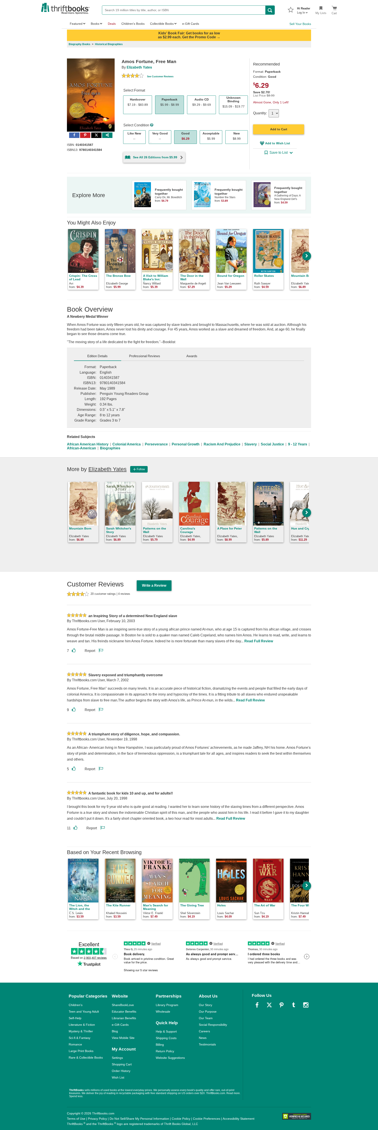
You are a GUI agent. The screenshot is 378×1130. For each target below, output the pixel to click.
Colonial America (126, 444)
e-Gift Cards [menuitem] (190, 23)
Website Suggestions (170, 1057)
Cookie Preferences (206, 1118)
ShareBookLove (123, 1005)
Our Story (205, 1005)
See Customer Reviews (160, 76)
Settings (117, 1057)
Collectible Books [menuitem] (162, 23)
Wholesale (163, 1011)
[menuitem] (303, 9)
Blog (115, 1031)
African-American (81, 448)
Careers (204, 1031)
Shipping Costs (166, 1038)
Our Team (206, 1018)
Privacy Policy (97, 1118)
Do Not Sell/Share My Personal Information (139, 1118)
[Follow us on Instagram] (306, 1005)
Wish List (118, 1077)
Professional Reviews (144, 356)
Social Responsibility (213, 1024)
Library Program (167, 1005)
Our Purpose (208, 1011)
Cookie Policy (181, 1118)
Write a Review (154, 585)
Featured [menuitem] (76, 23)
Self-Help (75, 1018)
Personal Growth (186, 444)
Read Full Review (258, 641)
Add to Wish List (277, 143)
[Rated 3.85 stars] (133, 76)
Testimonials (207, 1044)
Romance (75, 1044)
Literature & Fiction (82, 1024)
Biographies (110, 448)
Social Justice (272, 444)
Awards (191, 356)
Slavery (250, 444)
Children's (75, 1005)
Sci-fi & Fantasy (79, 1038)
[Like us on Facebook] (257, 1005)
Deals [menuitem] (112, 23)
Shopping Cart (122, 1064)
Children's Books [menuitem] (133, 23)
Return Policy (165, 1051)
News (202, 1038)
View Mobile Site (123, 1038)
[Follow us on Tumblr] (293, 1005)
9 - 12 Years (297, 444)
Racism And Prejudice (222, 444)
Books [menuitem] (95, 23)
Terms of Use (76, 1118)
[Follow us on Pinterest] (281, 1005)
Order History (121, 1071)
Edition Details (97, 356)
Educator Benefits (124, 1011)
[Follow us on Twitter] (269, 1005)
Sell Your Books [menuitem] (300, 24)
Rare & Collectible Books (86, 1057)
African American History (87, 444)
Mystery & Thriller (81, 1031)
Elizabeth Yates (139, 67)
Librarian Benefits (124, 1018)
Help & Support (166, 1031)
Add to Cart (278, 129)
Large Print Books (81, 1051)
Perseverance (156, 444)
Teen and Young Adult (84, 1011)
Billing (160, 1044)
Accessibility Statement (238, 1118)
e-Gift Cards (120, 1024)
